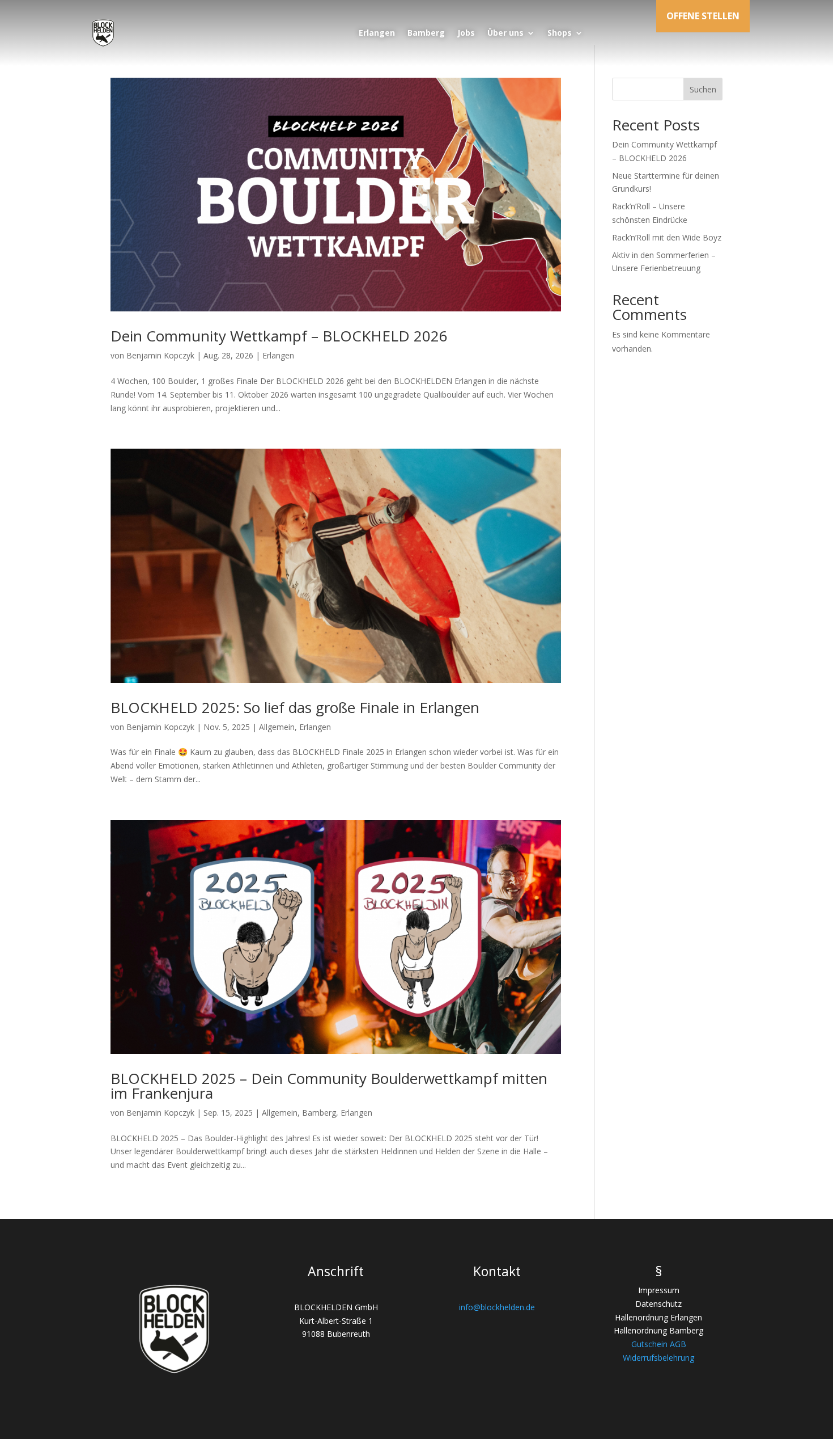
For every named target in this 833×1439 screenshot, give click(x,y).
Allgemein (277, 726)
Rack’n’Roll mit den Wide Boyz (666, 237)
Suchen (703, 89)
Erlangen (377, 32)
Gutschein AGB (658, 1344)
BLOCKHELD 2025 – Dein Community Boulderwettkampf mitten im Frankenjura (328, 1085)
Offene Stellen (703, 16)
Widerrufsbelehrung (658, 1357)
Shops (559, 32)
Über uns (505, 32)
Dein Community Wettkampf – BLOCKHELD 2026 (279, 336)
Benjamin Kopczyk (160, 355)
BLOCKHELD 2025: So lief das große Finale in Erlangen (294, 707)
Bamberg (426, 32)
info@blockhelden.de (497, 1307)
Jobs (466, 32)
